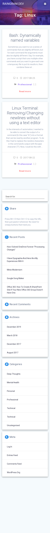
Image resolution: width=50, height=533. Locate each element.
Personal (11, 391)
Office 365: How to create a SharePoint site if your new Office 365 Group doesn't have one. (25, 290)
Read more (25, 91)
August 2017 (12, 353)
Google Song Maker (15, 278)
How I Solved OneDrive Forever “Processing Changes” (25, 248)
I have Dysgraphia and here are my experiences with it (22, 259)
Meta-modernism (14, 270)
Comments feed (14, 464)
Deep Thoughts (13, 374)
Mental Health (13, 382)
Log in (9, 447)
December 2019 (14, 327)
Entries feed (12, 455)
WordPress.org (13, 472)
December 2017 (14, 344)
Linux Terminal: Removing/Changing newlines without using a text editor (25, 115)
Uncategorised (13, 425)
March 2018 (12, 335)
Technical (11, 408)
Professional (25, 84)
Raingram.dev (13, 3)
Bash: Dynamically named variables (25, 38)
